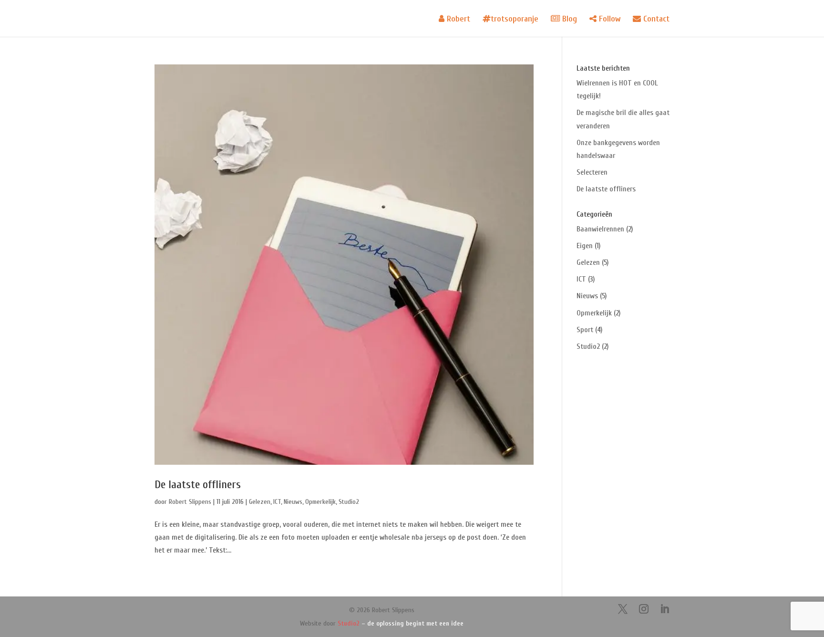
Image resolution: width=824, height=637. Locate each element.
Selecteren (592, 172)
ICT (277, 502)
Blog (568, 19)
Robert (457, 19)
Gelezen (259, 502)
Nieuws (293, 502)
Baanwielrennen (600, 229)
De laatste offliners (197, 484)
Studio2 (349, 502)
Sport (585, 329)
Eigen (585, 245)
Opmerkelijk (320, 502)
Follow (608, 19)
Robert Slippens (190, 502)
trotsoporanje (514, 19)
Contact (655, 19)
